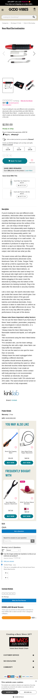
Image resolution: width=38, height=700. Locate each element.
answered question (14, 103)
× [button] (36, 681)
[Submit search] (32, 541)
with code (19, 2)
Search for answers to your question (15, 538)
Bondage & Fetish (16, 23)
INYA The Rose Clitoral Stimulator (27, 503)
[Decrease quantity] (3, 155)
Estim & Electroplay (29, 23)
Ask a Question (6, 105)
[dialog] (19, 689)
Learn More (28, 170)
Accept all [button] (10, 692)
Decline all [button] (28, 692)
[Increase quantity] (10, 155)
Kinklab (14, 400)
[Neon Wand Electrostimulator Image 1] (19, 53)
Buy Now (10, 463)
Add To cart (16, 161)
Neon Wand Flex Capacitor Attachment (10, 503)
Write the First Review (26, 100)
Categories (5, 23)
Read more (12, 688)
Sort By (3, 550)
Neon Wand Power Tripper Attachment (26, 452)
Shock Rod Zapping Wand (10, 452)
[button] (2, 9)
